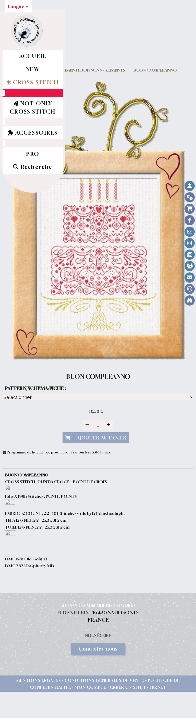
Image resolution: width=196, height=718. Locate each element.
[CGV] (190, 197)
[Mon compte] (190, 186)
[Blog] (190, 255)
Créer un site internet (138, 687)
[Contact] (190, 232)
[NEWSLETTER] (190, 277)
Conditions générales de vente (104, 680)
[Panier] (190, 209)
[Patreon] (190, 266)
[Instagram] (190, 243)
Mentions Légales (38, 680)
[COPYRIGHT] (190, 289)
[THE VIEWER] (190, 300)
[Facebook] (190, 220)
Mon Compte (90, 687)
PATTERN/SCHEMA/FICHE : (35, 388)
